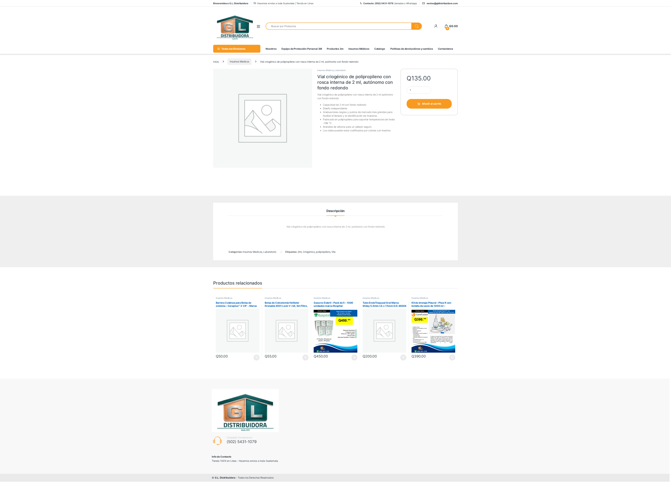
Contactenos (445, 48)
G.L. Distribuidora (225, 477)
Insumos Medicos (239, 61)
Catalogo (379, 48)
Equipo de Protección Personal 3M (302, 48)
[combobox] (339, 26)
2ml (300, 251)
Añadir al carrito (431, 103)
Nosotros (271, 48)
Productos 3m (335, 48)
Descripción (335, 211)
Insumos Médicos (358, 48)
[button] (661, 478)
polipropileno (323, 251)
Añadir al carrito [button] (255, 357)
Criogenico (309, 251)
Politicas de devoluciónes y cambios (411, 48)
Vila (333, 251)
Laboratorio (340, 70)
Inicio (216, 61)
